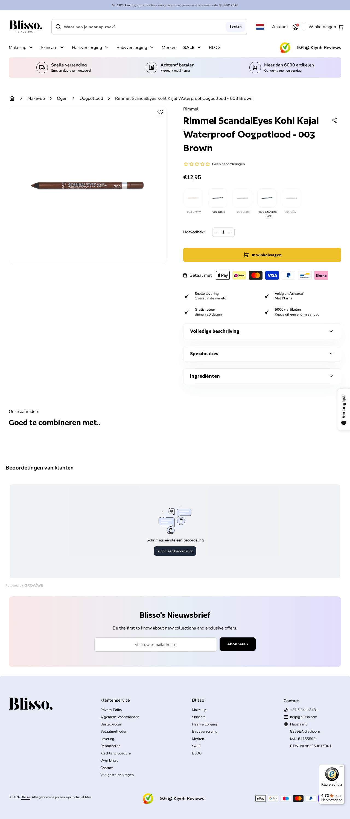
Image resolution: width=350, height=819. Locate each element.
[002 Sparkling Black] (266, 198)
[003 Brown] (192, 198)
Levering (107, 738)
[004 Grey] (291, 198)
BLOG (215, 48)
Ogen (62, 98)
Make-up (17, 48)
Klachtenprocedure (115, 753)
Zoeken (235, 26)
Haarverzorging (87, 48)
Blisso (25, 797)
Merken (169, 48)
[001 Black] (217, 198)
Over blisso (109, 760)
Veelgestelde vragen (117, 775)
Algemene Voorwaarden (119, 717)
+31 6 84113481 (304, 709)
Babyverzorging (131, 48)
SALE (188, 48)
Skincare (49, 48)
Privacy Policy (111, 709)
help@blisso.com (303, 717)
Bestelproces (110, 724)
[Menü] (341, 767)
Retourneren (110, 746)
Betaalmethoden (113, 731)
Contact (106, 767)
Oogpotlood (91, 98)
